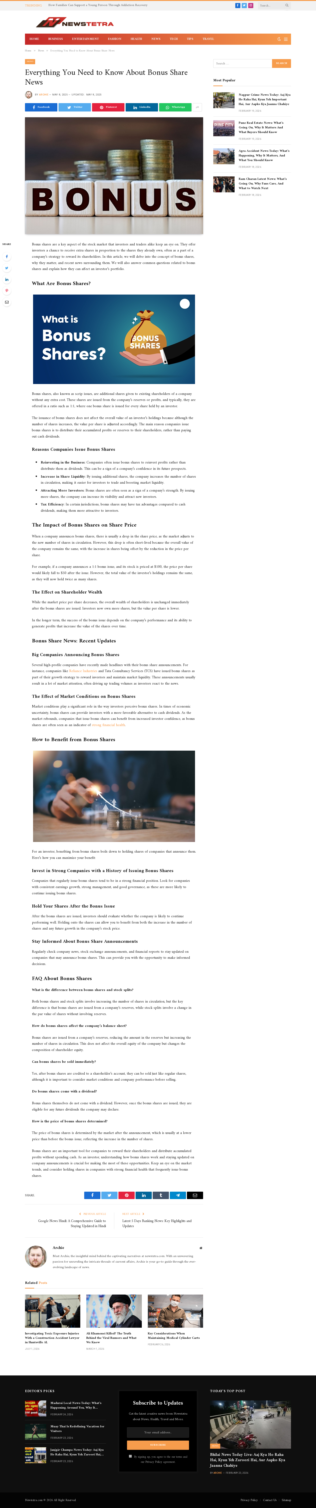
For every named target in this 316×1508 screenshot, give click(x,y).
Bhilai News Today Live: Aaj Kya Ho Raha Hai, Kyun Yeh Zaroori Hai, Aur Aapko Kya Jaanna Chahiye (247, 1460)
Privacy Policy (153, 1462)
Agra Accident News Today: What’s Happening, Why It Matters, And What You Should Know (264, 156)
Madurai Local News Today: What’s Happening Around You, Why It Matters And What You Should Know (77, 1405)
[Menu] (286, 39)
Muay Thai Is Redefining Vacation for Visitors (77, 1429)
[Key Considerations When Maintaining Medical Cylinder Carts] (175, 1311)
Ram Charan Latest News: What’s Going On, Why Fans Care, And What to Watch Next (263, 184)
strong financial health (108, 725)
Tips (190, 39)
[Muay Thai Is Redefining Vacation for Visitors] (35, 1432)
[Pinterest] (6, 290)
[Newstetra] (75, 22)
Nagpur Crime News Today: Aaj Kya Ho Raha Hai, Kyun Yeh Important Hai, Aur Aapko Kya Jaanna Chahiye (265, 100)
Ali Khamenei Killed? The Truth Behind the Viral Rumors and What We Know (111, 1338)
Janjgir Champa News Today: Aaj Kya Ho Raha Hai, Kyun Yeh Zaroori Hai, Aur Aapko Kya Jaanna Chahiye (77, 1452)
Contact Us (269, 1500)
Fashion (114, 39)
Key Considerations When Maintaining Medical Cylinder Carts (174, 1335)
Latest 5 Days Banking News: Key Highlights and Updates (157, 1224)
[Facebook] (6, 256)
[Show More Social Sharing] (197, 107)
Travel (208, 39)
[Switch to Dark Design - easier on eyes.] (279, 39)
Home (34, 39)
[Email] (6, 302)
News (156, 39)
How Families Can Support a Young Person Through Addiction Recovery (97, 5)
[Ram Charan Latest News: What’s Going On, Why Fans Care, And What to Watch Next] (224, 184)
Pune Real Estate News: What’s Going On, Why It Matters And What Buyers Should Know (261, 128)
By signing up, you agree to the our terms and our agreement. (160, 1459)
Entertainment (85, 39)
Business (55, 39)
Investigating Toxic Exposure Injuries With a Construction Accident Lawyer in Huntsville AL (52, 1338)
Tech (174, 39)
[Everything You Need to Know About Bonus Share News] (114, 175)
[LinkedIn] (6, 279)
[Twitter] (6, 268)
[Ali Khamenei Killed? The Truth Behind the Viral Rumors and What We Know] (114, 1311)
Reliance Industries (83, 671)
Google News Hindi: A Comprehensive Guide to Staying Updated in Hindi (72, 1224)
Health (136, 39)
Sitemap (286, 1500)
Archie (43, 94)
